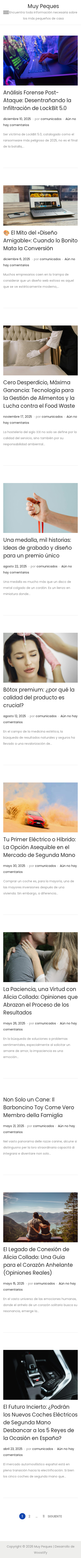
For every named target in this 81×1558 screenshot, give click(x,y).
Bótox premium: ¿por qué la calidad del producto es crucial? (39, 697)
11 (43, 1516)
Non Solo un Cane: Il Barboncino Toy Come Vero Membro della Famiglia (38, 1107)
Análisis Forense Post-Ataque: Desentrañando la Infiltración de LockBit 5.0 (37, 100)
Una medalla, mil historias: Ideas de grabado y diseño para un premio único (37, 547)
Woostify (40, 1552)
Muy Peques (43, 6)
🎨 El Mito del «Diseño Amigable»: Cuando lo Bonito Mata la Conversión (40, 240)
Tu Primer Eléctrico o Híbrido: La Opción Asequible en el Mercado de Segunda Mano (39, 847)
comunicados (51, 119)
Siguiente (55, 1516)
